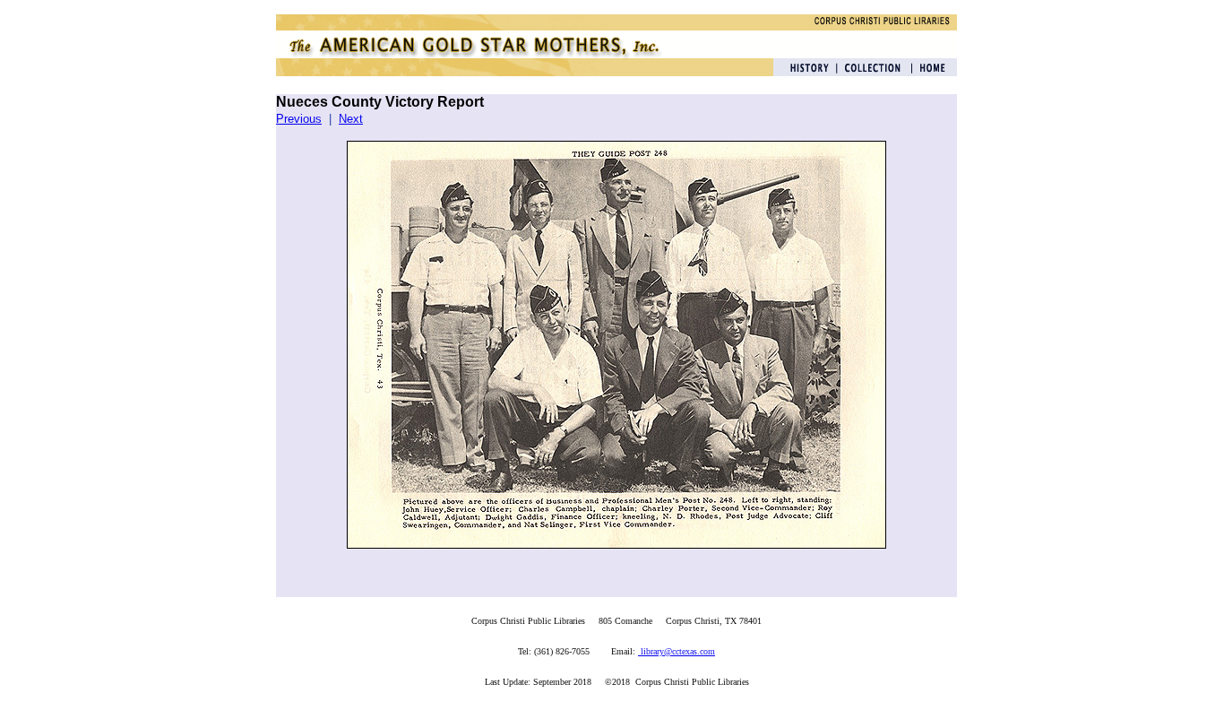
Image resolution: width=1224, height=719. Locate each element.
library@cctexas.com (676, 651)
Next (351, 119)
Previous (299, 119)
